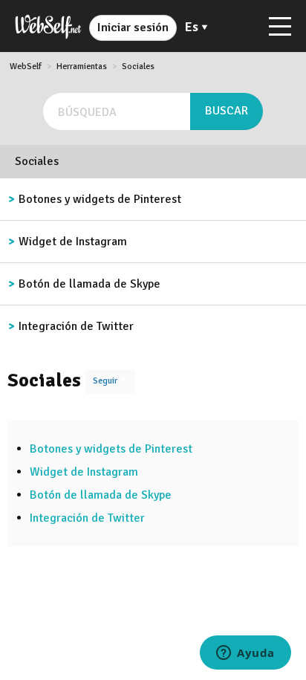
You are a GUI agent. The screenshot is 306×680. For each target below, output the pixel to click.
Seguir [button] (105, 380)
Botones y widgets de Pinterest (100, 199)
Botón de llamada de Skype (89, 283)
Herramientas (81, 66)
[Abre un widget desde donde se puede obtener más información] (245, 654)
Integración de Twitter (76, 326)
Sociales (138, 66)
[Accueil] (48, 26)
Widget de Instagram (73, 241)
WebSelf (26, 66)
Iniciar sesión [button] (133, 27)
